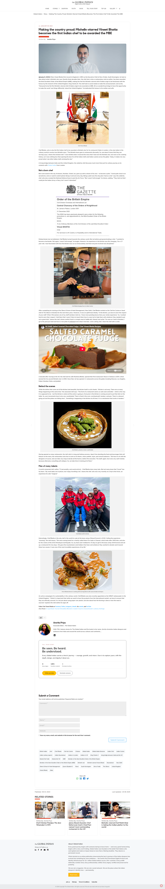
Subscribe (94, 882)
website (81, 606)
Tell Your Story (92, 8)
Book (81, 8)
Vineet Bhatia (43, 770)
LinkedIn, (74, 606)
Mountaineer (110, 762)
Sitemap (74, 882)
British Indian (43, 751)
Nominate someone (65, 673)
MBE (64, 759)
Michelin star (81, 762)
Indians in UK (84, 755)
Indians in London (73, 755)
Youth (74, 8)
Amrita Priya (59, 623)
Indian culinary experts (46, 755)
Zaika (51, 770)
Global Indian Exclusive (98, 751)
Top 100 (103, 8)
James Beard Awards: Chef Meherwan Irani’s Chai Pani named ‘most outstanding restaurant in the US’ (80, 826)
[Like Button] (41, 617)
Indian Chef (110, 751)
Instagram (68, 606)
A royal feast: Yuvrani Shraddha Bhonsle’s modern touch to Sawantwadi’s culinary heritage (75, 609)
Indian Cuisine (120, 751)
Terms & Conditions (84, 882)
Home (47, 8)
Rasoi (76, 766)
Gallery (112, 8)
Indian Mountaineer (60, 755)
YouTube (88, 606)
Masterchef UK (56, 759)
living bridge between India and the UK (111, 755)
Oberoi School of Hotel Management (50, 766)
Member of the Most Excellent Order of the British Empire (84, 759)
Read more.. (74, 875)
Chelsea (77, 751)
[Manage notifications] (161, 885)
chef (51, 751)
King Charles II (94, 755)
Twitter (63, 606)
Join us (68, 882)
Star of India (97, 766)
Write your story (49, 673)
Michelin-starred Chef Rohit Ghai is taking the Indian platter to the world (114, 825)
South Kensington (86, 766)
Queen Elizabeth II (68, 766)
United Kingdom (116, 766)
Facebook (58, 606)
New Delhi (119, 762)
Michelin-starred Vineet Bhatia (95, 762)
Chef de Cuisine (68, 751)
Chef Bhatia (58, 751)
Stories (55, 8)
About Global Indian (75, 844)
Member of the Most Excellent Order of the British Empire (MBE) (57, 762)
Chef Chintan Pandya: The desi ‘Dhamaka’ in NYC (48, 824)
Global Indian (86, 751)
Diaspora (65, 8)
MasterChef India (44, 759)
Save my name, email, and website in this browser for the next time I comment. (65, 735)
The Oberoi (106, 766)
